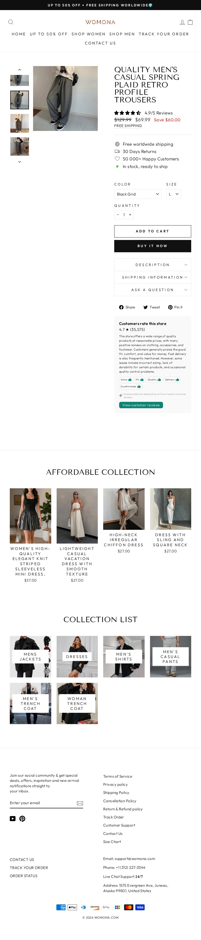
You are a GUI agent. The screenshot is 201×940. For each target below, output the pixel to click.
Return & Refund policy (123, 809)
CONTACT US (100, 43)
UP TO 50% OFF (49, 33)
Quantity (127, 205)
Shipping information (152, 277)
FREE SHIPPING (128, 125)
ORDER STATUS (23, 875)
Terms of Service (117, 776)
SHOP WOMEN (89, 33)
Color (122, 184)
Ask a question (152, 290)
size (171, 184)
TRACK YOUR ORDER (164, 33)
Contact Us (113, 833)
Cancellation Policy (120, 801)
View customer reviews (141, 405)
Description (153, 265)
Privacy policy (115, 784)
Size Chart (112, 841)
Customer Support (119, 825)
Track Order (113, 817)
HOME (19, 33)
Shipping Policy (116, 792)
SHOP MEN (122, 33)
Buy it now (153, 246)
